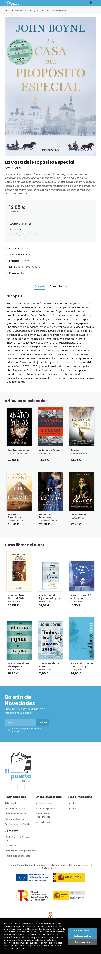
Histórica (29, 10)
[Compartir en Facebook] (11, 235)
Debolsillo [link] (26, 248)
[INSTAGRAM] (15, 787)
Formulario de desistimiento (43, 815)
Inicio (7, 10)
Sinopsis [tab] (39, 286)
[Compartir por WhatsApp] (23, 235)
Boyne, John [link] (13, 168)
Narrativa (17, 10)
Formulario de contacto (18, 855)
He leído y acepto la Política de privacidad (26, 730)
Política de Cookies (14, 818)
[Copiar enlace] (34, 235)
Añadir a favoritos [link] (20, 223)
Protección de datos (15, 813)
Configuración (82, 942)
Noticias (72, 803)
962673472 (11, 845)
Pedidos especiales (46, 808)
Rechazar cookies (82, 936)
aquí (23, 948)
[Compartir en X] (17, 235)
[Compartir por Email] (28, 235)
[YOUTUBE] (22, 787)
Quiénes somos (44, 803)
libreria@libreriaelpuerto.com (21, 850)
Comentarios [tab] (58, 286)
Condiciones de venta (16, 808)
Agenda (72, 808)
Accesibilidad (43, 822)
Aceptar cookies (82, 930)
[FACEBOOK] (8, 787)
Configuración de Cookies (18, 824)
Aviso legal (10, 803)
